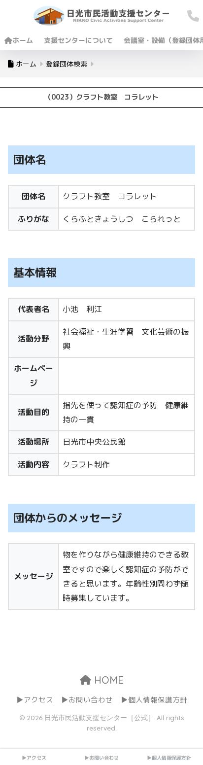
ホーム (22, 40)
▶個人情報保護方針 (154, 700)
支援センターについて (78, 40)
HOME (107, 680)
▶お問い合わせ (87, 700)
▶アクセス (34, 700)
